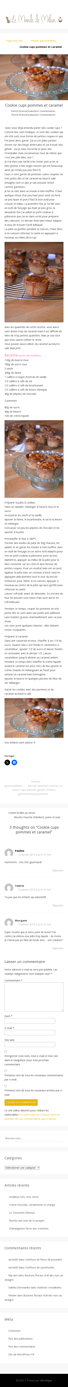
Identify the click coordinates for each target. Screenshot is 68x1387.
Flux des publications (20, 1338)
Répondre (57, 870)
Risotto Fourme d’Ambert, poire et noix (37, 817)
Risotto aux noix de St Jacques (26, 1220)
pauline (19, 850)
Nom (8, 1016)
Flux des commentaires (21, 1346)
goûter (41, 789)
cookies (54, 785)
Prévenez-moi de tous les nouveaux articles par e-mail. (34, 1092)
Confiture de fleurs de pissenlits (43, 1259)
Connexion (14, 1330)
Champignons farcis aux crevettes (28, 1228)
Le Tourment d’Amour (22, 1212)
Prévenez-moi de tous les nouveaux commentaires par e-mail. (34, 1077)
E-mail (9, 1028)
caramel (42, 785)
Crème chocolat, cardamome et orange (32, 1204)
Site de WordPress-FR (21, 1354)
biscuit (32, 785)
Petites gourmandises (43, 40)
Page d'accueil (14, 40)
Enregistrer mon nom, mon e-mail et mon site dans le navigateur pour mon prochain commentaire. (31, 1060)
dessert (31, 789)
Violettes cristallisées (49, 1287)
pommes (42, 793)
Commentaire (13, 980)
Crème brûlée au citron (21, 812)
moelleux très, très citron (24, 1196)
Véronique (46, 1380)
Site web (9, 1040)
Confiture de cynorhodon (39, 1267)
